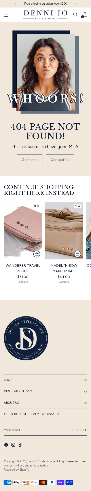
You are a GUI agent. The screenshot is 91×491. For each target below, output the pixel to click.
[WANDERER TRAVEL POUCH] (23, 230)
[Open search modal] (75, 14)
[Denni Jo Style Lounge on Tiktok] (20, 446)
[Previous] (16, 4)
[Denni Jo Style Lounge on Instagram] (13, 446)
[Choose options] (36, 254)
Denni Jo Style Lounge (41, 461)
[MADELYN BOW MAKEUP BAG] (64, 230)
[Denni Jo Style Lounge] (45, 14)
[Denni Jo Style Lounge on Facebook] (6, 446)
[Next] (75, 4)
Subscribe (79, 430)
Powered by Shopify (16, 469)
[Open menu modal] (6, 14)
